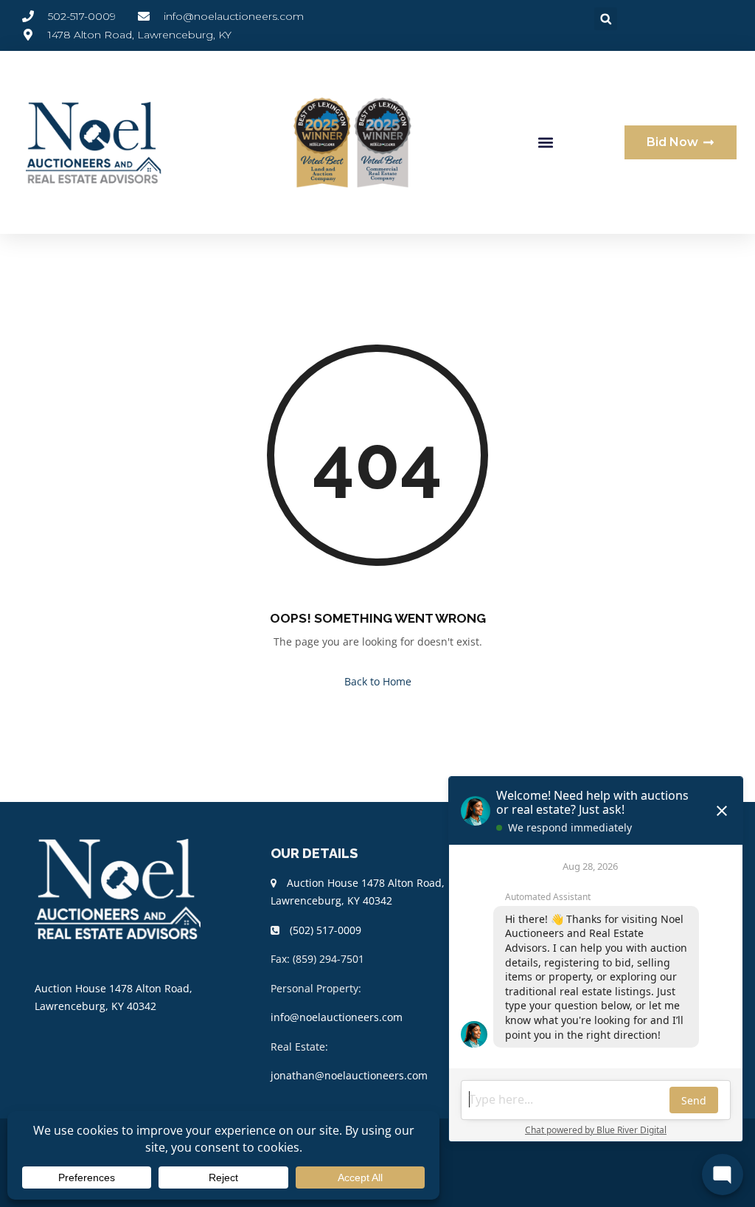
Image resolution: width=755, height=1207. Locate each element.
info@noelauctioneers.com (337, 1017)
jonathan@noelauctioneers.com (349, 1075)
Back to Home (377, 681)
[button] (605, 18)
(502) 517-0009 (325, 930)
